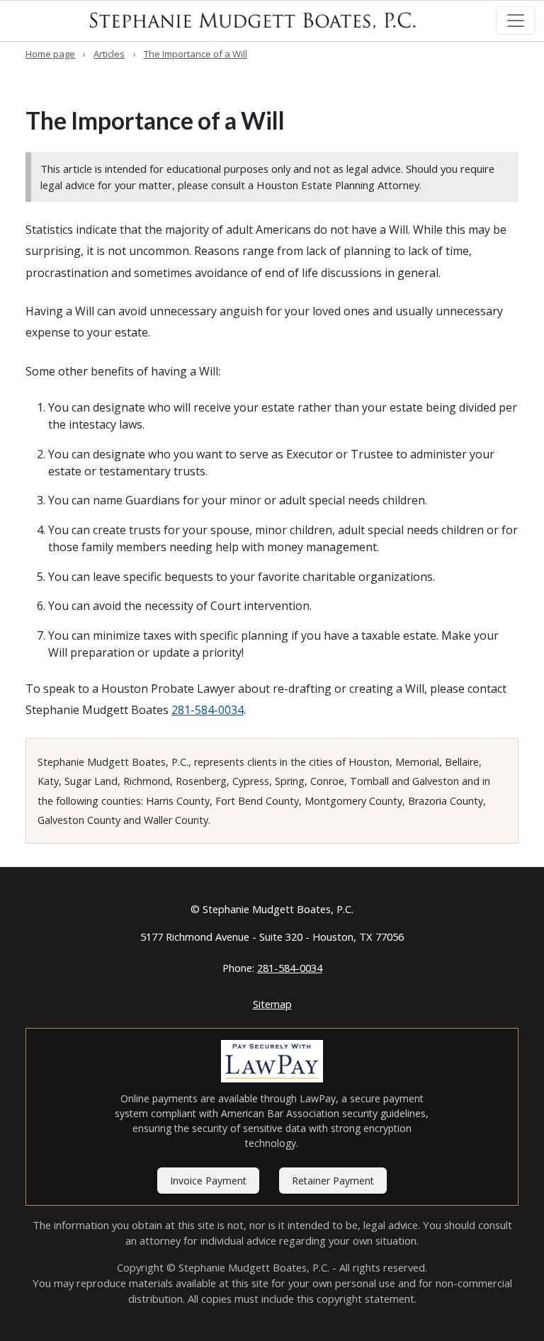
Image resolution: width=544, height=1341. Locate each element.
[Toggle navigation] (516, 20)
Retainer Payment (333, 1180)
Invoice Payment (208, 1180)
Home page (50, 53)
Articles (109, 53)
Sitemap (272, 1004)
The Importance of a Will (195, 53)
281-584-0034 (207, 710)
